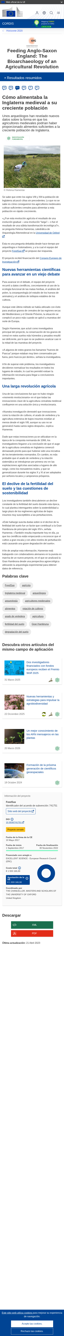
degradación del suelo (16, 632)
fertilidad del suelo (14, 624)
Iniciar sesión (37, 13)
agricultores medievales (37, 601)
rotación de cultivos (33, 608)
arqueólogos (39, 593)
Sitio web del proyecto (19, 812)
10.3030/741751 (13, 822)
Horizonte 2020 (14, 30)
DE (4, 88)
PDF (34, 933)
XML (34, 925)
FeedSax (17, 251)
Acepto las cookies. (32, 1323)
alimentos (10, 608)
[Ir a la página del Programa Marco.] (32, 42)
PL (37, 88)
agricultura (37, 616)
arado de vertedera (15, 616)
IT (30, 88)
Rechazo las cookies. (32, 1331)
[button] (44, 13)
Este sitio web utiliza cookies (17, 1313)
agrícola (26, 585)
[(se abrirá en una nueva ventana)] (12, 12)
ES (17, 88)
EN (11, 88)
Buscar (51, 13)
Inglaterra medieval (15, 593)
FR (24, 88)
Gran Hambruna (40, 624)
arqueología (11, 601)
